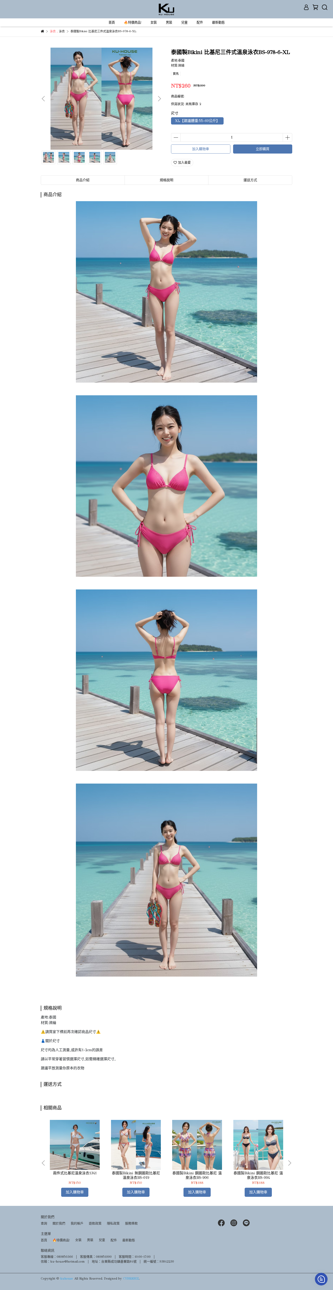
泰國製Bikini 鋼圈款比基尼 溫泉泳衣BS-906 (197, 1175)
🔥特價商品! (132, 22)
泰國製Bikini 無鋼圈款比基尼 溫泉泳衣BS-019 (136, 1175)
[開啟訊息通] (321, 1279)
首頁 (112, 22)
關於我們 (59, 1223)
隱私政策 (113, 1223)
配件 (200, 22)
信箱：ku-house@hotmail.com (63, 1261)
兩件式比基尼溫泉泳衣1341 (75, 1173)
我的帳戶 (77, 1223)
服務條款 (131, 1223)
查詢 (44, 1223)
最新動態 (218, 22)
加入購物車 (200, 149)
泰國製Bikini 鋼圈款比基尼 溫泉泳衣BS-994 (258, 1175)
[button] (159, 98)
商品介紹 (82, 180)
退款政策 (95, 1223)
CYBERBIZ (131, 1278)
